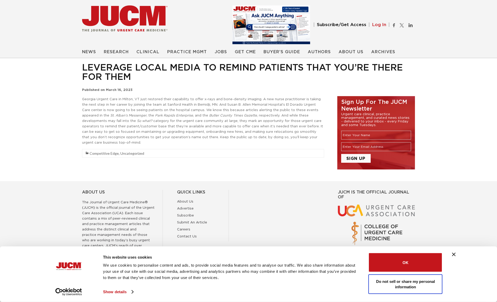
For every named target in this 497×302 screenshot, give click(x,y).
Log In (379, 24)
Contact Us (187, 236)
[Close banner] (454, 254)
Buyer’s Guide (282, 52)
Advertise (185, 208)
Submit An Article (192, 222)
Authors (319, 52)
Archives (383, 52)
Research (116, 52)
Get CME (245, 52)
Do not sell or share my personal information (405, 284)
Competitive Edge (104, 153)
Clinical (147, 52)
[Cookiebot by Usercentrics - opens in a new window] (68, 292)
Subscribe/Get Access (341, 24)
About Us (351, 52)
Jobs (221, 52)
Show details (115, 292)
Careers (183, 229)
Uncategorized (132, 153)
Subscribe (185, 215)
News (89, 52)
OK (405, 262)
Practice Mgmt (187, 52)
